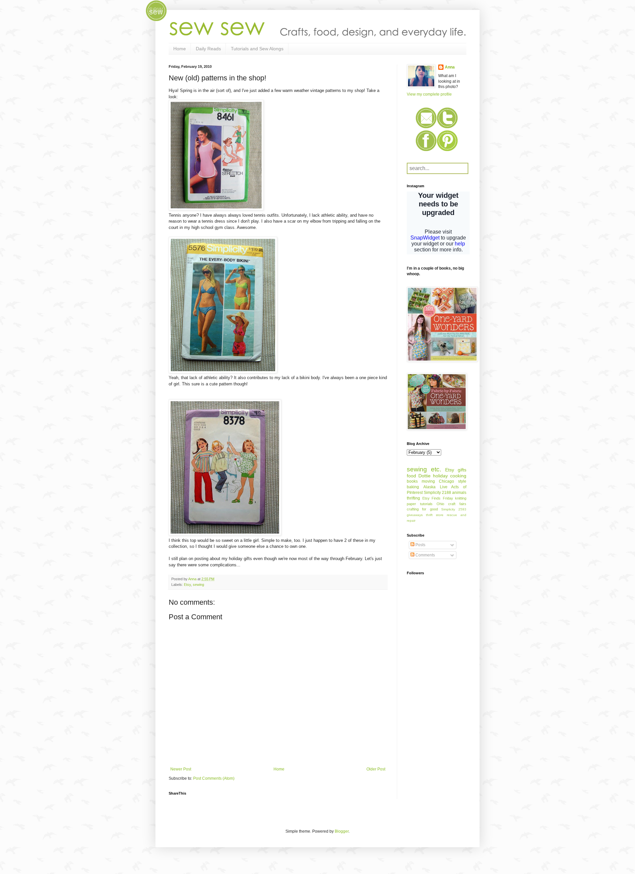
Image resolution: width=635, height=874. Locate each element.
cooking (458, 475)
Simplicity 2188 (437, 492)
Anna (450, 67)
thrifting (413, 498)
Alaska (429, 487)
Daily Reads (208, 48)
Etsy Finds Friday (437, 498)
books (412, 481)
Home (179, 48)
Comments (424, 555)
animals (459, 492)
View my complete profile (429, 94)
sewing (198, 585)
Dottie (424, 475)
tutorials (426, 504)
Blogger (342, 831)
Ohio (440, 504)
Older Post (375, 769)
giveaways (415, 515)
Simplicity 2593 (453, 509)
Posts (419, 545)
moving (428, 481)
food (411, 475)
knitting (460, 498)
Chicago (446, 481)
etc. (436, 469)
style (462, 481)
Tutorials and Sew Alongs (257, 48)
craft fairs (457, 504)
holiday (440, 475)
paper (411, 504)
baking (413, 487)
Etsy (187, 585)
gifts (462, 469)
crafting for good (422, 509)
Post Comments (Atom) (213, 778)
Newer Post (180, 769)
